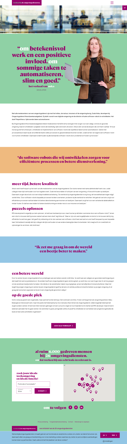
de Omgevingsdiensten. (26, 3)
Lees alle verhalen (62, 326)
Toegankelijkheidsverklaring (58, 422)
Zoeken (41, 391)
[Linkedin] (81, 407)
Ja (104, 435)
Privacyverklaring (43, 422)
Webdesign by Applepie (82, 422)
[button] (81, 385)
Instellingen (109, 441)
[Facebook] (70, 407)
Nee (113, 435)
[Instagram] (76, 407)
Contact (70, 422)
